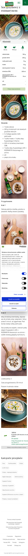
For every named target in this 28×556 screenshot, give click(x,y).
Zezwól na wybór (14, 303)
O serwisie (10, 536)
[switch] (24, 278)
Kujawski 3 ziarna (6, 481)
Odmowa (14, 308)
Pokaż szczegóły (18, 294)
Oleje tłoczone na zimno (8, 490)
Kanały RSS (7, 542)
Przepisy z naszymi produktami (10, 499)
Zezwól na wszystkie (14, 299)
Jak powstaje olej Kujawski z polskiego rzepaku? (14, 523)
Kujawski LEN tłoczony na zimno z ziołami (12, 494)
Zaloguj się (17, 545)
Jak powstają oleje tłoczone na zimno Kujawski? (14, 527)
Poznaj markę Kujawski (14, 519)
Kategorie (21, 542)
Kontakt (9, 545)
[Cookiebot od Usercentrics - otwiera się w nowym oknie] (19, 247)
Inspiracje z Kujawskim (8, 485)
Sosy (3, 463)
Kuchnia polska (12, 463)
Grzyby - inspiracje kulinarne (9, 472)
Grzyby (21, 463)
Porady (14, 542)
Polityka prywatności (9, 539)
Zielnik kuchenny (19, 476)
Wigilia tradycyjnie (6, 476)
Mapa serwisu (21, 539)
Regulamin (18, 536)
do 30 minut (5, 468)
